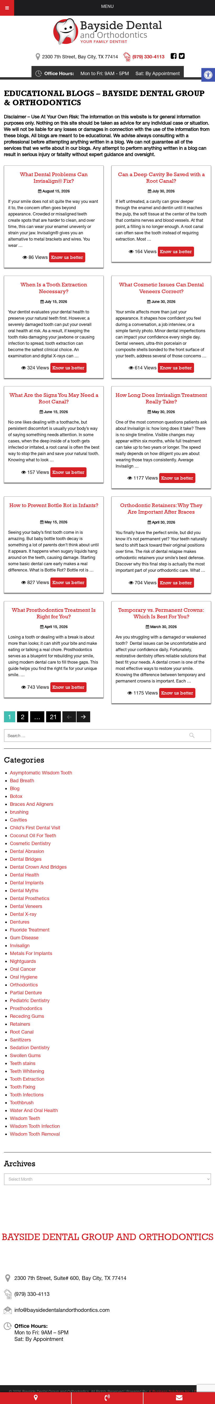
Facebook (173, 56)
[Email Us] (179, 1398)
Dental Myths (24, 890)
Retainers (20, 1024)
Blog (14, 788)
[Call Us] (107, 1398)
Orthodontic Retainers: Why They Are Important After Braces (161, 508)
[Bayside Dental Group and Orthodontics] (107, 31)
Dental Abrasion (27, 851)
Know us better (67, 257)
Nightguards (23, 961)
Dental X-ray (23, 914)
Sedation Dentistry (30, 1047)
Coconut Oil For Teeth (33, 835)
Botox (16, 796)
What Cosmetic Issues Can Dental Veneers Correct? (161, 287)
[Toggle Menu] (7, 8)
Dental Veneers (26, 906)
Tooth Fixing (22, 1087)
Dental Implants (27, 882)
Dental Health (24, 875)
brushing (19, 812)
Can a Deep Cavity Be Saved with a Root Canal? (161, 177)
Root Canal (22, 1032)
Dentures (19, 922)
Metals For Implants (31, 953)
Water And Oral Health (34, 1110)
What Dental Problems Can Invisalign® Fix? (54, 177)
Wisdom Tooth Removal (35, 1134)
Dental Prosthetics (29, 898)
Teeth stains (22, 1063)
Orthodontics (24, 984)
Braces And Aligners (31, 804)
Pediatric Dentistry (30, 1000)
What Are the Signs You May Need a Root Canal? (53, 398)
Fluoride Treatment (30, 930)
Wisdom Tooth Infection (35, 1126)
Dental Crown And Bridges (38, 867)
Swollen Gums (25, 1055)
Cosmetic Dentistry (30, 843)
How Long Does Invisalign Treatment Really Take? (161, 398)
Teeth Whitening (27, 1071)
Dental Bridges (25, 859)
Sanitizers (20, 1039)
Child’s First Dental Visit (35, 827)
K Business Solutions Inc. (170, 1391)
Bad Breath (22, 780)
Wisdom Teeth (25, 1118)
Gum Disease (24, 937)
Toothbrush (22, 1102)
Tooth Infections (27, 1094)
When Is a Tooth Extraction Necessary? (53, 287)
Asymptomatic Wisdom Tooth (41, 772)
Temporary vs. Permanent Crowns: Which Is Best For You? (161, 613)
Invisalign (20, 945)
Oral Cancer (23, 969)
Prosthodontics (26, 1008)
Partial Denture (26, 992)
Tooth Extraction (27, 1079)
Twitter (182, 56)
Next (83, 716)
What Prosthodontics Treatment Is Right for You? (54, 613)
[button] (208, 75)
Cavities (18, 820)
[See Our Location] (35, 1398)
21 (53, 716)
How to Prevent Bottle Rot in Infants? (53, 505)
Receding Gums (27, 1016)
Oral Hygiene (23, 977)
